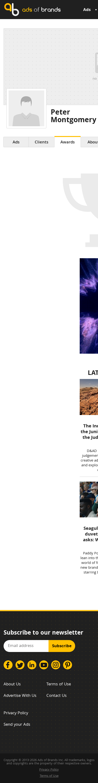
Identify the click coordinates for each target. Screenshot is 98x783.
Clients (41, 142)
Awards (67, 142)
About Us (12, 684)
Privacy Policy (16, 713)
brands (41, 9)
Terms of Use (58, 684)
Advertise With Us (20, 696)
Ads (87, 10)
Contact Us (56, 696)
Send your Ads (17, 724)
